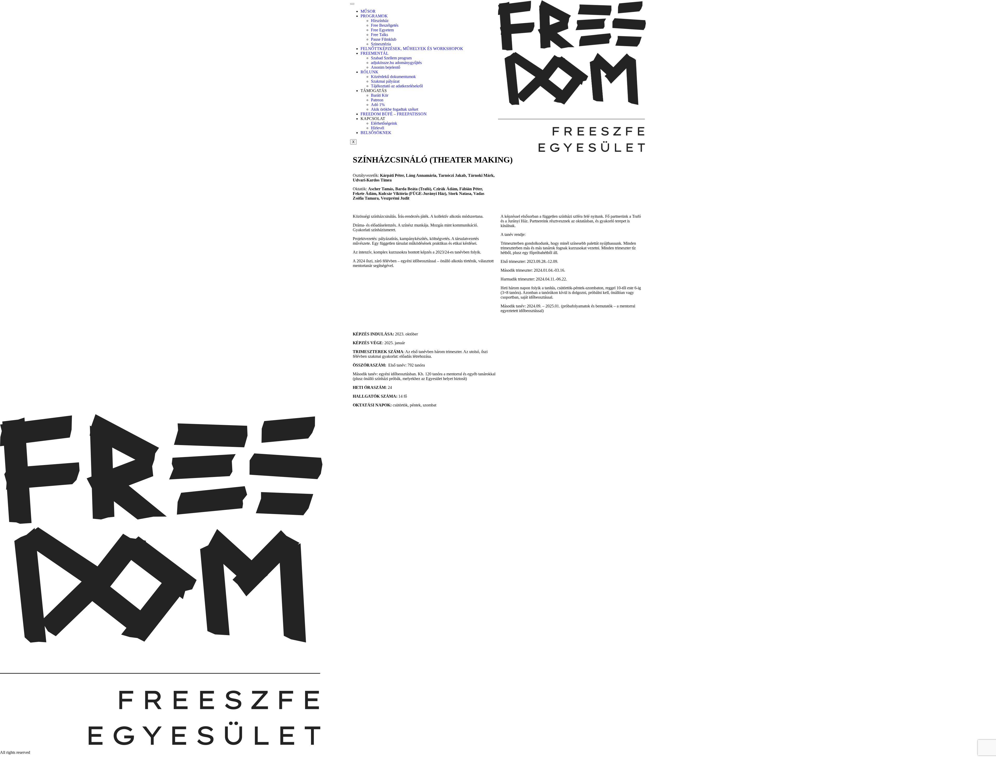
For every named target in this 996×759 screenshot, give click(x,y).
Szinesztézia (381, 44)
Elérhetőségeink (384, 123)
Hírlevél (377, 128)
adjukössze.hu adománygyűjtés (396, 62)
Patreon (377, 100)
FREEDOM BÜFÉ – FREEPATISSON (394, 114)
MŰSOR (368, 11)
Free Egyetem (382, 30)
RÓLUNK (369, 72)
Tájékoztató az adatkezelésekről (397, 86)
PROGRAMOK (374, 16)
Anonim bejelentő (385, 67)
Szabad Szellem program (391, 58)
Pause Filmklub (383, 39)
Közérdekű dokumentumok (393, 76)
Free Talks (379, 34)
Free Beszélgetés (384, 25)
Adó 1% (378, 104)
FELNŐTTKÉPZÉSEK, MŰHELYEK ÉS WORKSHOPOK (412, 48)
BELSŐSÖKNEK (376, 132)
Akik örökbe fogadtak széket (394, 109)
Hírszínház (380, 20)
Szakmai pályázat (385, 81)
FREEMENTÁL (375, 53)
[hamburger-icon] (352, 4)
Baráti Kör (379, 95)
